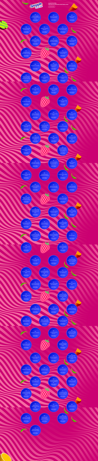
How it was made (51, 6)
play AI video (26, 80)
